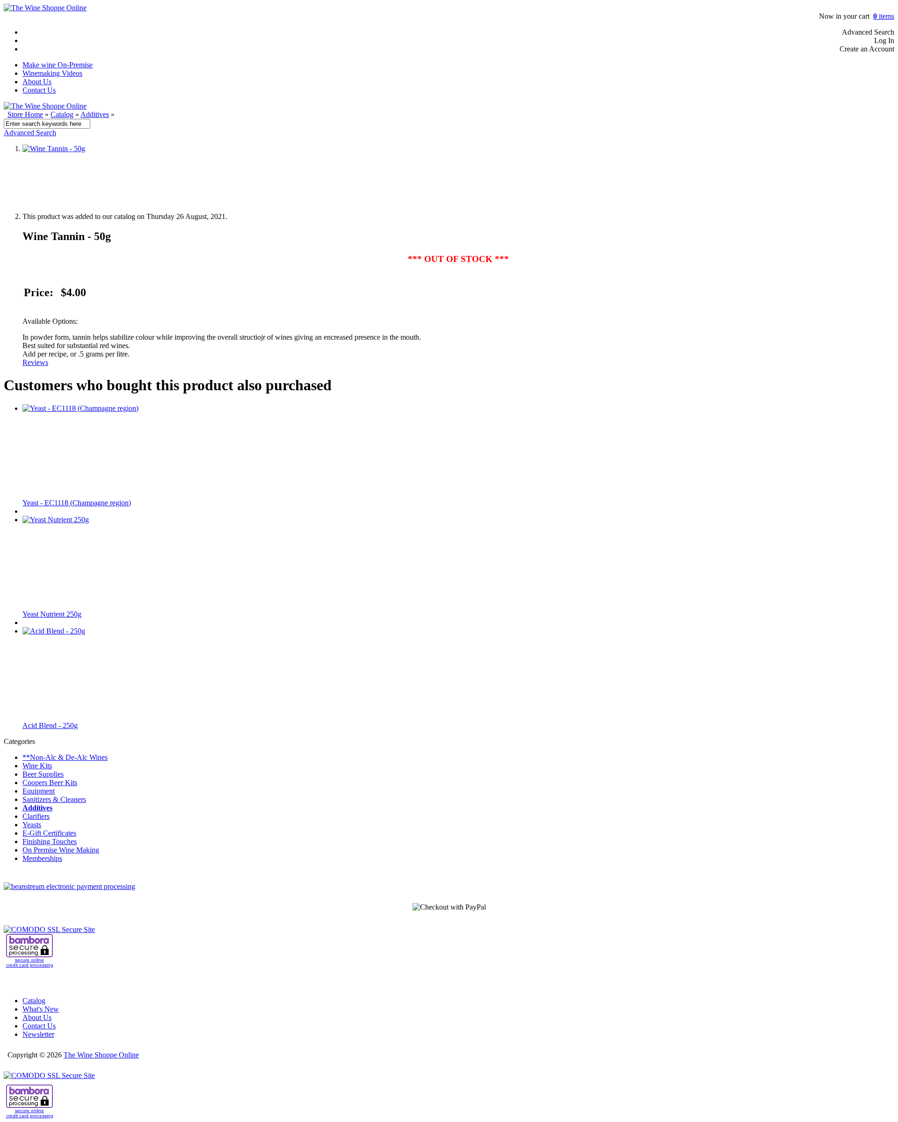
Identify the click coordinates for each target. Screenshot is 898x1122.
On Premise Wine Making (60, 850)
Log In (884, 40)
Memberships (42, 858)
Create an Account (867, 49)
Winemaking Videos (52, 73)
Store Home (25, 114)
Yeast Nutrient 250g (51, 614)
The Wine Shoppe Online (101, 1055)
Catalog (62, 114)
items (883, 16)
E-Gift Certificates (49, 833)
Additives (94, 114)
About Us (36, 82)
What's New (40, 1009)
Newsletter (38, 1034)
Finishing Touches (49, 841)
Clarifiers (36, 816)
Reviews (35, 362)
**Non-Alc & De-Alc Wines (65, 757)
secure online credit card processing (29, 962)
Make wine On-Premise (57, 65)
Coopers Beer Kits (49, 783)
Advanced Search (868, 32)
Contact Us (39, 90)
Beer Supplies (43, 774)
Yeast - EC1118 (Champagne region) (76, 503)
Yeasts (31, 825)
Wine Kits (37, 766)
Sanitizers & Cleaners (54, 799)
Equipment (38, 791)
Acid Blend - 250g (50, 725)
